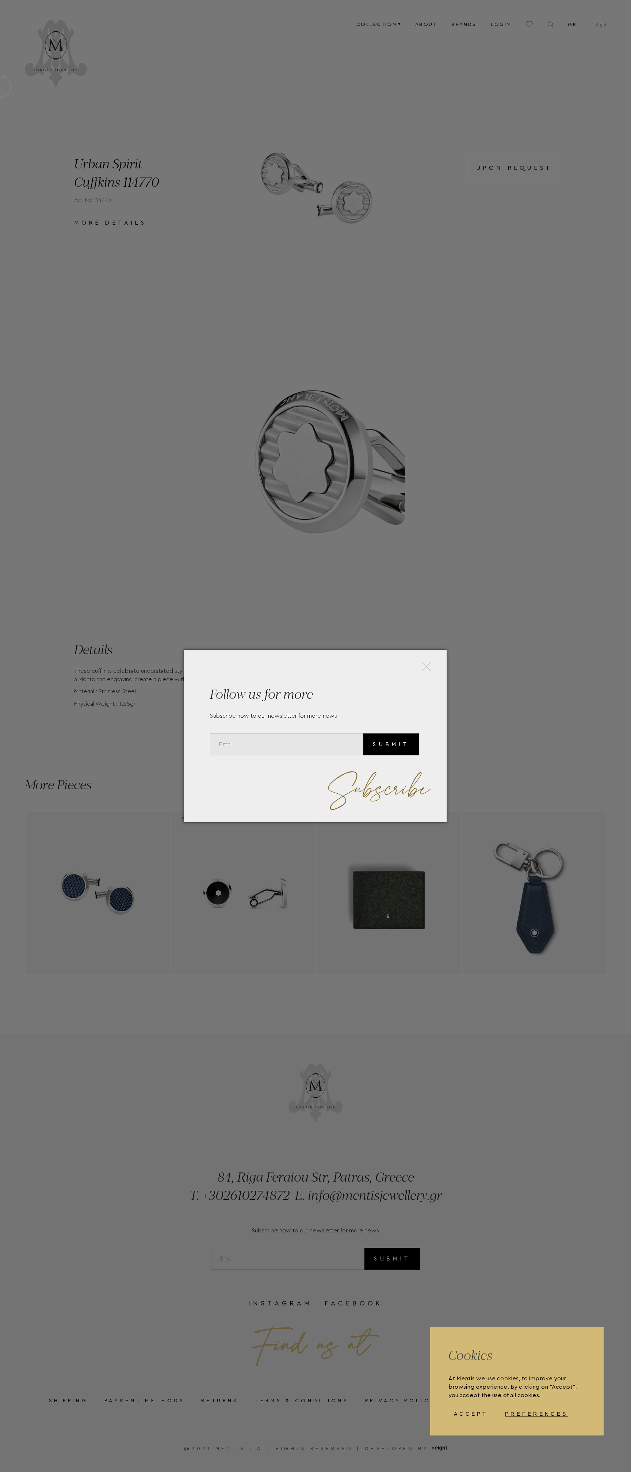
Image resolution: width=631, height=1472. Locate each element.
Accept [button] (471, 1414)
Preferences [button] (536, 1414)
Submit (390, 744)
